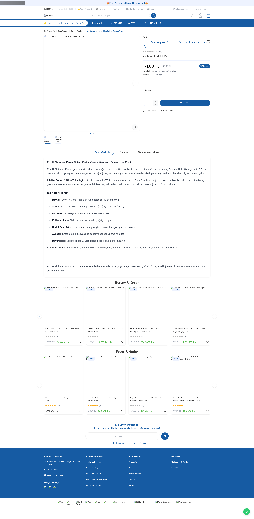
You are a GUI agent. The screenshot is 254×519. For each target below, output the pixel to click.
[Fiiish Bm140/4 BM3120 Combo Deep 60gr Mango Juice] (190, 306)
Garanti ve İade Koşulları (96, 479)
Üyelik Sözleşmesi (94, 468)
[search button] (153, 15)
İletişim (132, 479)
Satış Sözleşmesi (93, 473)
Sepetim (132, 485)
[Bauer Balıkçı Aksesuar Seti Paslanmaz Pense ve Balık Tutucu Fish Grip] (190, 375)
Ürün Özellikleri (103, 152)
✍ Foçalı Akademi (85, 9)
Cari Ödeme (176, 468)
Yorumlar (124, 152)
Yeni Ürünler (134, 468)
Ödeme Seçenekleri (148, 152)
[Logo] (48, 15)
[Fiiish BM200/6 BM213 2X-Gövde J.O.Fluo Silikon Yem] (105, 306)
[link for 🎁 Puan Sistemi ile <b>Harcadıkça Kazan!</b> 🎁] (127, 3)
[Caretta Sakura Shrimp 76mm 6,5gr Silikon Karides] (105, 375)
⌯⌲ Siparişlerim (115, 9)
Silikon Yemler (76, 31)
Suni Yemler (63, 31)
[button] (48, 83)
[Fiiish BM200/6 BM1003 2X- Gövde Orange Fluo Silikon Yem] (148, 306)
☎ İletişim (151, 9)
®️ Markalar (100, 9)
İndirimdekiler (135, 473)
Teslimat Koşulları (93, 462)
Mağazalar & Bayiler (180, 462)
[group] (92, 83)
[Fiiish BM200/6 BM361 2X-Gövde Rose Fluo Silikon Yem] (63, 306)
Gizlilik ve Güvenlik (94, 485)
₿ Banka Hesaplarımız (134, 9)
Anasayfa (133, 462)
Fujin (145, 37)
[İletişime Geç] (246, 511)
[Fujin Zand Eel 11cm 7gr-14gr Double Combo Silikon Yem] (148, 375)
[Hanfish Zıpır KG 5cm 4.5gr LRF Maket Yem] (63, 375)
